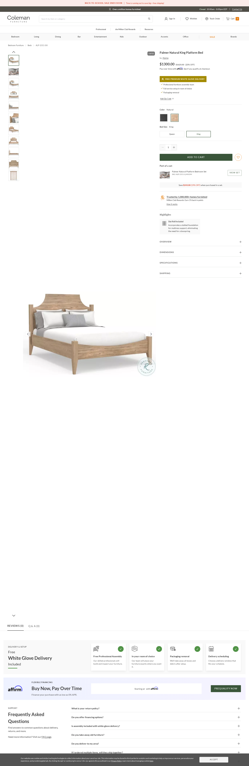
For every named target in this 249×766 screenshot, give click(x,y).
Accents (164, 37)
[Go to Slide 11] (13, 176)
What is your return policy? (85, 708)
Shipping (165, 273)
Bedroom (15, 37)
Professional (101, 29)
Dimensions (167, 252)
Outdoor (143, 37)
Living (36, 37)
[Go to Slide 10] (13, 164)
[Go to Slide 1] (13, 60)
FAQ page (46, 736)
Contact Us (237, 9)
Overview (166, 242)
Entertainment (100, 37)
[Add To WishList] (238, 157)
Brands (234, 37)
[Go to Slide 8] (13, 141)
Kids (122, 37)
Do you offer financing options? (87, 717)
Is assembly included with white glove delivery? (95, 726)
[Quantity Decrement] (163, 147)
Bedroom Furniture (16, 45)
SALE (212, 37)
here (151, 761)
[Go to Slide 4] (13, 95)
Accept (214, 760)
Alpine (165, 58)
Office (185, 37)
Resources (149, 29)
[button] (169, 19)
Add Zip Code (165, 99)
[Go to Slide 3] (13, 83)
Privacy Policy (116, 761)
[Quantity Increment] (174, 147)
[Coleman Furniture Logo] (18, 21)
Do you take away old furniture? (87, 734)
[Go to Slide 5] (13, 106)
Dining (58, 37)
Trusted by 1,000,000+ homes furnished (187, 196)
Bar (79, 37)
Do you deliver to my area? (85, 743)
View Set (235, 173)
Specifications (169, 263)
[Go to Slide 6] (13, 118)
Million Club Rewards (125, 29)
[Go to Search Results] (149, 19)
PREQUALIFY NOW (225, 688)
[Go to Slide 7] (13, 129)
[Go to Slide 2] (13, 72)
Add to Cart (196, 157)
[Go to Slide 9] (13, 152)
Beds (30, 45)
